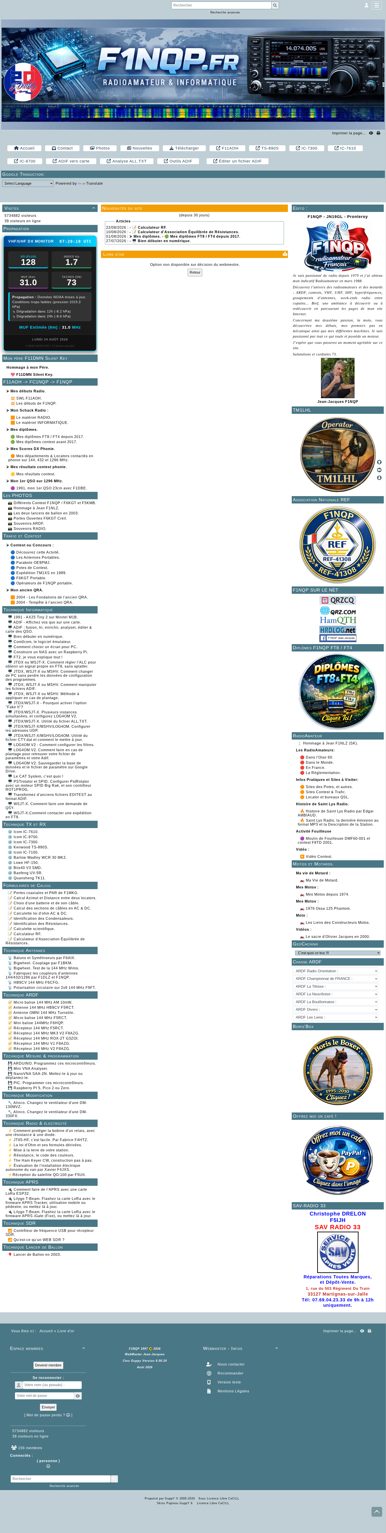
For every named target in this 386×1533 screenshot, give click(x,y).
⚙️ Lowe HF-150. (23, 863)
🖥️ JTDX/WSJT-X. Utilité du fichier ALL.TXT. (48, 721)
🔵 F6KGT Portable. (28, 578)
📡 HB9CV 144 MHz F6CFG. (33, 982)
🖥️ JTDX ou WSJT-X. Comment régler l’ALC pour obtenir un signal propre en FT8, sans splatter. (51, 664)
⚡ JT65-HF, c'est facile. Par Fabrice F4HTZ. (48, 1140)
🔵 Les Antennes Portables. (35, 557)
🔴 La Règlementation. (321, 773)
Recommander (229, 1373)
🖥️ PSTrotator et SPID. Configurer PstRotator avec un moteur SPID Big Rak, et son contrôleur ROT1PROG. (48, 785)
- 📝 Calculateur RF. (148, 227)
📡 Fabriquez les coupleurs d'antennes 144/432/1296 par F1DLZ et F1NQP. (42, 975)
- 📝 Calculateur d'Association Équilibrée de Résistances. (184, 232)
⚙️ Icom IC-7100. (23, 852)
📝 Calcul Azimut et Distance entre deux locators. (52, 898)
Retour (195, 272)
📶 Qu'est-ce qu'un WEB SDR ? (36, 1240)
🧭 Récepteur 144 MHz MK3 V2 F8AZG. (43, 1033)
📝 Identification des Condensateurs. (41, 918)
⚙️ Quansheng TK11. (27, 878)
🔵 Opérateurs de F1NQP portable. (41, 583)
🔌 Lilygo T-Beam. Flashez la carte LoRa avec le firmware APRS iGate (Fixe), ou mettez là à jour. (50, 1214)
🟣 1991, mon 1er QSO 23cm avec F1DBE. (48, 488)
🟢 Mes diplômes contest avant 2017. (43, 442)
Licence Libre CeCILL (212, 1503)
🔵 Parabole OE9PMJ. (30, 563)
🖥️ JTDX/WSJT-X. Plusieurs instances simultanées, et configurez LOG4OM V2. (41, 714)
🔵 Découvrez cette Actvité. (35, 552)
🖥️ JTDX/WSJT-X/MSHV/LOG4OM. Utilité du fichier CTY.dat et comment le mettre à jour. (47, 738)
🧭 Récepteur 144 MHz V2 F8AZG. (39, 1049)
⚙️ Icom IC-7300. (23, 842)
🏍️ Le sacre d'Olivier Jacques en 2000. (335, 937)
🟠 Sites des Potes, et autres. (327, 787)
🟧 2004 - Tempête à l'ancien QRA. (41, 602)
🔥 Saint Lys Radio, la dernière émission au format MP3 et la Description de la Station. (338, 822)
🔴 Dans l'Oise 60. (317, 757)
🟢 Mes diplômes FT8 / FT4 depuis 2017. (47, 437)
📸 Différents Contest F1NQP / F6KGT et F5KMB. (52, 503)
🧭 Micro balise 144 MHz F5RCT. (37, 1018)
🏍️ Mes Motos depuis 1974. (324, 894)
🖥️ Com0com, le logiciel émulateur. (39, 642)
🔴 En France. (313, 768)
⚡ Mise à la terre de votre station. (38, 1150)
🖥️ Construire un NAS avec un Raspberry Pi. (48, 652)
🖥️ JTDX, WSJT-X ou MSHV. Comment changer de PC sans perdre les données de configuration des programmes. (49, 675)
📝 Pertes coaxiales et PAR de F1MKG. (43, 893)
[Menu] (377, 5)
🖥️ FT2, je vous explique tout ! (35, 657)
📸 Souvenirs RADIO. (27, 529)
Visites (49, 208)
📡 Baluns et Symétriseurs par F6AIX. (42, 958)
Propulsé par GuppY (160, 1498)
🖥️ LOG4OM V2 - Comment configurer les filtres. (51, 745)
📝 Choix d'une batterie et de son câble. (44, 903)
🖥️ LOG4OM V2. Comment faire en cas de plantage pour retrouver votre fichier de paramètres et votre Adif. (44, 754)
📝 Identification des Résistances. (38, 924)
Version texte (228, 1382)
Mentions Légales (232, 1391)
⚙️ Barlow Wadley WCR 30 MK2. (37, 857)
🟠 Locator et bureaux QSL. (325, 797)
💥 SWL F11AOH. (26, 398)
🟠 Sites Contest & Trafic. (323, 792)
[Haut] (379, 462)
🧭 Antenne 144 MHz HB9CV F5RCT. (41, 1007)
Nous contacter (230, 1364)
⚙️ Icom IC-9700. (23, 837)
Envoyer (48, 1407)
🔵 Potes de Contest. (29, 568)
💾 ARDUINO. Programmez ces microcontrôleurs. (52, 1063)
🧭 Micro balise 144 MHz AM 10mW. (40, 1002)
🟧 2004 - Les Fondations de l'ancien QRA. (49, 597)
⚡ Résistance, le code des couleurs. (41, 1155)
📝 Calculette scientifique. (31, 929)
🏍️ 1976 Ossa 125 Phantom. (325, 908)
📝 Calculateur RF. (25, 934)
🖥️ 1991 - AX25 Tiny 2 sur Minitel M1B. (43, 617)
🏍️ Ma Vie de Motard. (319, 880)
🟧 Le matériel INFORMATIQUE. (39, 423)
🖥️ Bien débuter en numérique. (35, 637)
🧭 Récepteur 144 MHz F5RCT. (36, 1028)
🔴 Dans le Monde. (317, 762)
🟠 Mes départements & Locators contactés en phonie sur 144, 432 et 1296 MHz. (50, 458)
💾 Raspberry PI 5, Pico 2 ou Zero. (39, 1088)
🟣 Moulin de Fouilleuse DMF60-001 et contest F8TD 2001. (334, 840)
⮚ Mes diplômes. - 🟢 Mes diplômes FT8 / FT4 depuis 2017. (185, 236)
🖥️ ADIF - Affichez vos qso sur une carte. (44, 622)
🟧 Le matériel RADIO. (30, 417)
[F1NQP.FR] (193, 74)
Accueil (46, 1331)
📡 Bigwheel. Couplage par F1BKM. (40, 963)
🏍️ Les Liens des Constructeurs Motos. (335, 922)
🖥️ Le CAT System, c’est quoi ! (35, 776)
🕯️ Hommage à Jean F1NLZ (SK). (328, 743)
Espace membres (47, 1348)
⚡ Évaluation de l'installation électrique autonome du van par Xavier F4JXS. (43, 1167)
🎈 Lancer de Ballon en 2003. (34, 1254)
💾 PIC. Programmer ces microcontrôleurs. (46, 1083)
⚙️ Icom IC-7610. (23, 832)
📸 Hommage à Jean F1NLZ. (33, 508)
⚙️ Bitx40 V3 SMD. (25, 868)
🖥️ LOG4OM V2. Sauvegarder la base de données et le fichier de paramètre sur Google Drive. (47, 767)
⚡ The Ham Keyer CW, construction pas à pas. (50, 1160)
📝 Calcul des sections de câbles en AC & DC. (49, 908)
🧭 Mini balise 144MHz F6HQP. (36, 1023)
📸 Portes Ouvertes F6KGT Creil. (37, 518)
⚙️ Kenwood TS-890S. (28, 847)
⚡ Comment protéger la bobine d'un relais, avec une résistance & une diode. (50, 1133)
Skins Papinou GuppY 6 (176, 1503)
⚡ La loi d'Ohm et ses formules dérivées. (45, 1145)
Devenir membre (48, 1365)
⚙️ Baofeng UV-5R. (25, 873)
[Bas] (379, 478)
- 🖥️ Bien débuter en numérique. (160, 241)
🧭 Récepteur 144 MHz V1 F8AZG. (39, 1043)
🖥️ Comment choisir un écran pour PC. (43, 647)
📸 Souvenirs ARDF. (26, 523)
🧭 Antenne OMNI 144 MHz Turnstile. (41, 1013)
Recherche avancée (225, 12)
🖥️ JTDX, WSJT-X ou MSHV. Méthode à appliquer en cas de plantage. (42, 696)
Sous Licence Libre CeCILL (219, 1498)
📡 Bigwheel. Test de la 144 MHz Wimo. (43, 968)
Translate (94, 183)
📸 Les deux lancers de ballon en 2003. (43, 513)
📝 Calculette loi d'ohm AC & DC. (38, 913)
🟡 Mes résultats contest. (32, 474)
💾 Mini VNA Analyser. (28, 1068)
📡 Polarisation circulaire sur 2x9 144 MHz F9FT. (52, 988)
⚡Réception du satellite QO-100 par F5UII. (47, 1175)
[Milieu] (379, 470)
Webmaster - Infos (240, 1348)
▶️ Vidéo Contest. (317, 856)
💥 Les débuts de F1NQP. (33, 403)
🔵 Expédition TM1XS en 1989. (38, 573)
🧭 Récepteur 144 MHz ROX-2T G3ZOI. (43, 1038)
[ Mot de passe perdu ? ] (48, 1415)
